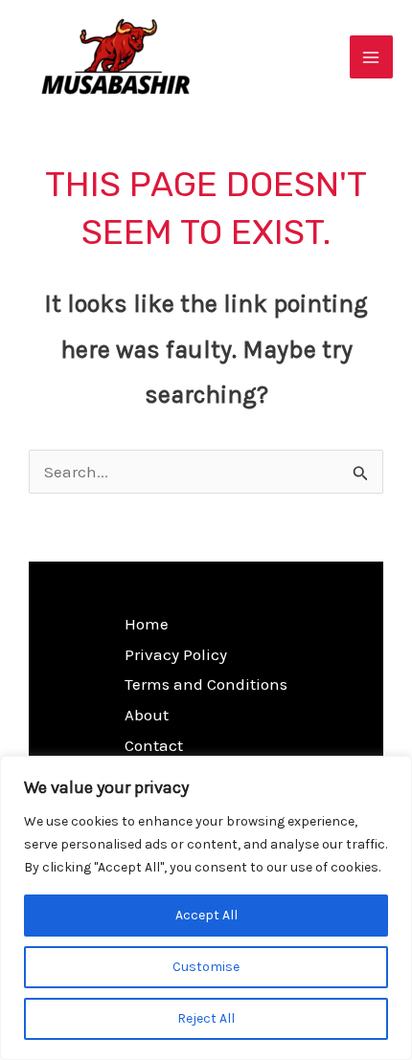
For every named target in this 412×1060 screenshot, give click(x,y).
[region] (206, 908)
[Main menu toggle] (372, 57)
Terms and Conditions (206, 684)
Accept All (206, 915)
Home (147, 623)
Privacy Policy (176, 654)
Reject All (206, 1018)
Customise (206, 967)
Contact (154, 745)
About (147, 714)
